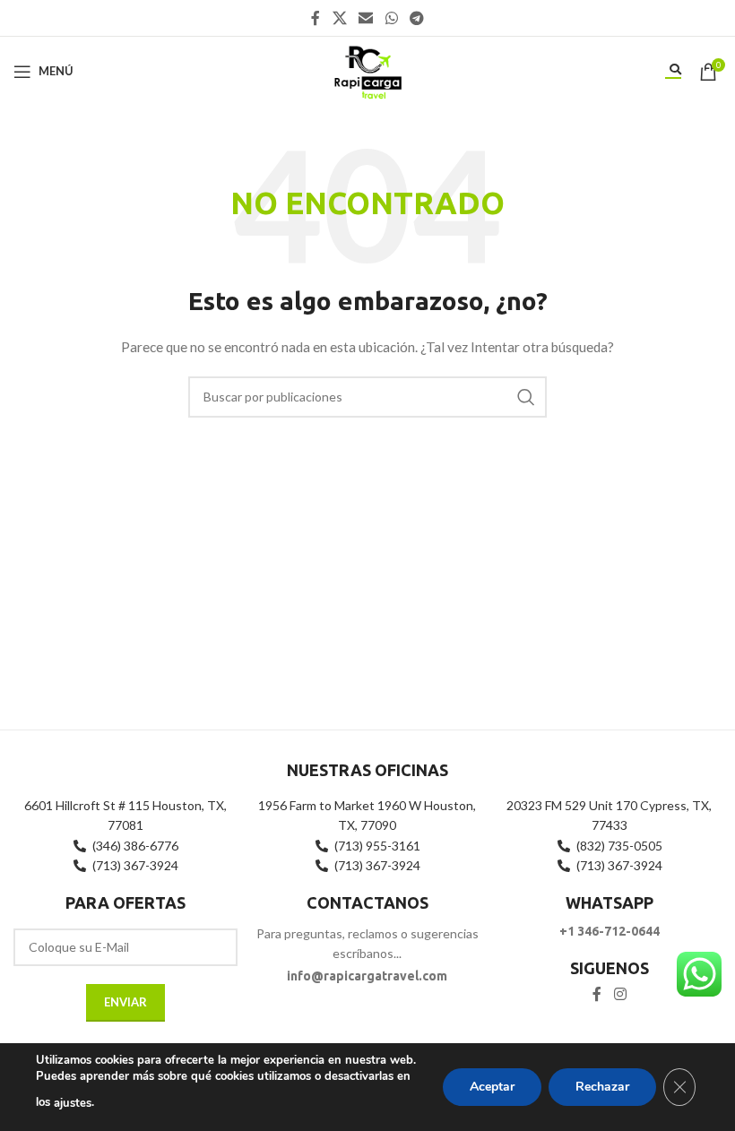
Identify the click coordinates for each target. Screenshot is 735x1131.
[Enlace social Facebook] (315, 17)
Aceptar (492, 1086)
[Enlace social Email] (366, 17)
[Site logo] (367, 69)
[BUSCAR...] (526, 397)
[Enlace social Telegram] (416, 17)
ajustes (72, 1103)
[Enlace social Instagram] (620, 993)
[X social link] (339, 17)
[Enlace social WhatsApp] (391, 17)
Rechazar (602, 1086)
